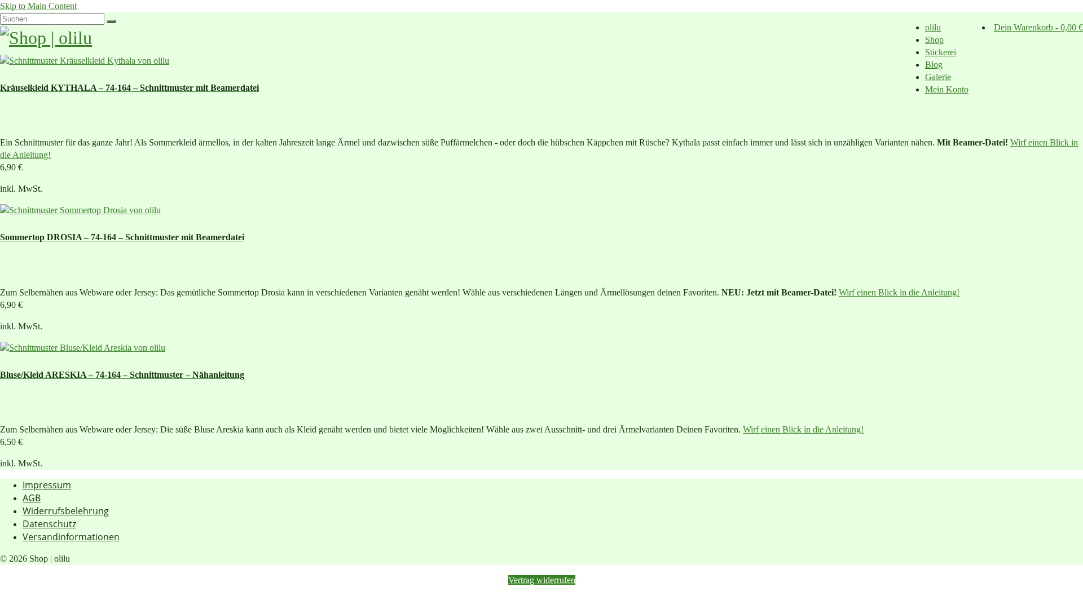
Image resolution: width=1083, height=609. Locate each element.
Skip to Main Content (38, 6)
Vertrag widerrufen (541, 580)
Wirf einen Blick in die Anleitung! (899, 292)
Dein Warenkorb (1038, 27)
